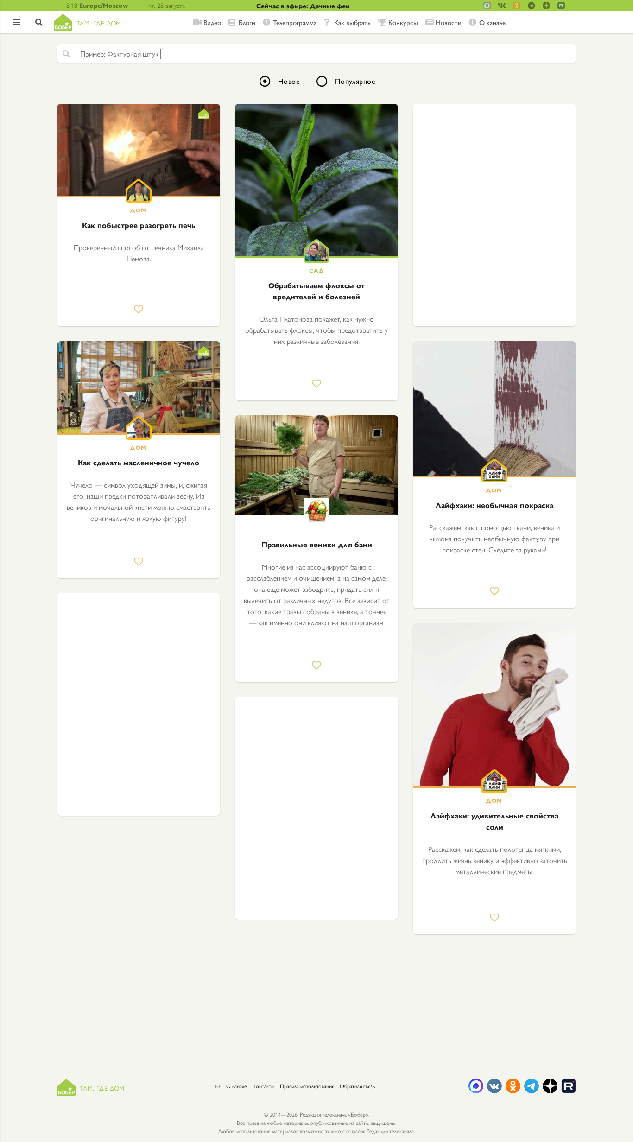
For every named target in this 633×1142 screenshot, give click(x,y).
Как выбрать (352, 22)
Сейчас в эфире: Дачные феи (303, 5)
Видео (212, 22)
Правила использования (307, 1086)
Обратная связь (357, 1086)
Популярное (355, 81)
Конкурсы (403, 22)
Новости (449, 22)
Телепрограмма (294, 22)
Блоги (247, 22)
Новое (289, 81)
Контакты (263, 1086)
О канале (492, 22)
